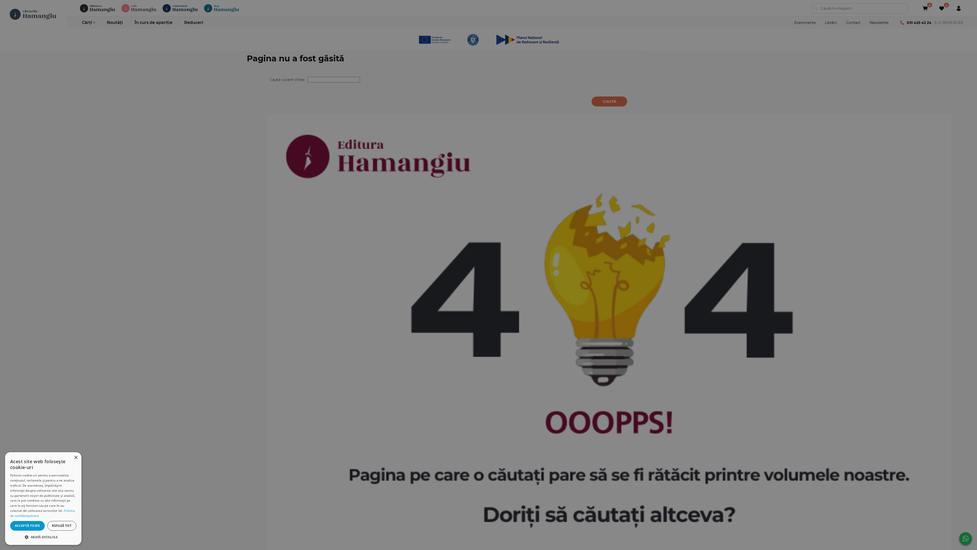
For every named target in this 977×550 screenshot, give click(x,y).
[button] (43, 537)
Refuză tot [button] (61, 526)
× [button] (76, 458)
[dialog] (43, 498)
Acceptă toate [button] (27, 526)
